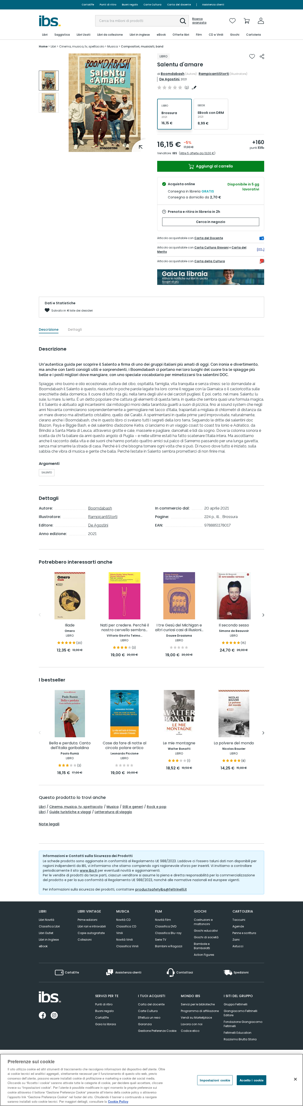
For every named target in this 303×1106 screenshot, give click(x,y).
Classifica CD (126, 926)
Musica (113, 806)
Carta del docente (179, 4)
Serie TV (160, 940)
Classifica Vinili (127, 946)
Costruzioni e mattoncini (203, 922)
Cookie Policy (118, 1101)
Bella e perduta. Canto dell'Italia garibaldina (70, 745)
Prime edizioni (87, 920)
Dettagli (75, 329)
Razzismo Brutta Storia (240, 1039)
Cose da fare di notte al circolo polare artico (124, 745)
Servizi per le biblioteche (198, 1004)
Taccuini (238, 920)
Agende (238, 926)
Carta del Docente (208, 238)
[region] (151, 1080)
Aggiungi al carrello (214, 166)
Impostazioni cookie (215, 1080)
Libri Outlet (46, 933)
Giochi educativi (206, 931)
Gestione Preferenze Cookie (157, 1031)
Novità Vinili (124, 940)
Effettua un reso (149, 1018)
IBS (174, 153)
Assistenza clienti (213, 4)
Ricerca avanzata (199, 21)
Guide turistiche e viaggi (70, 812)
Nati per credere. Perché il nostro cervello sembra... (124, 628)
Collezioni (85, 940)
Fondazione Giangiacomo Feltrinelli (243, 1024)
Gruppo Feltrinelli (235, 1004)
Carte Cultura (152, 4)
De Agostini (169, 79)
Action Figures (204, 955)
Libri (42, 806)
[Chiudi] (295, 1079)
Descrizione (48, 329)
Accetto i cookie (251, 1080)
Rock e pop (156, 806)
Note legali (49, 824)
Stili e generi (132, 806)
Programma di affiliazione (200, 1011)
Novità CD (123, 920)
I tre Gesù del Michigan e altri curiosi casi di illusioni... (179, 628)
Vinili (119, 933)
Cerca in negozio (210, 221)
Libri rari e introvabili (92, 926)
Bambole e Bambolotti (202, 946)
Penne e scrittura (244, 933)
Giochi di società (206, 937)
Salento (46, 472)
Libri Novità (46, 920)
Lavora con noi (191, 1024)
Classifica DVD (165, 926)
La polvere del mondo (234, 743)
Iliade (70, 625)
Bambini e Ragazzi (168, 946)
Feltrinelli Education (237, 1033)
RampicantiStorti (214, 73)
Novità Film (163, 920)
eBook (43, 946)
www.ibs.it (88, 870)
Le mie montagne (179, 743)
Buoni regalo (130, 4)
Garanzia (145, 1024)
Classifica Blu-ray (168, 933)
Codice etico (190, 1031)
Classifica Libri (49, 926)
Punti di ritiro (108, 4)
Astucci (237, 946)
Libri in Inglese (49, 940)
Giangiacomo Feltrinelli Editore (240, 1013)
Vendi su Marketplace (196, 1018)
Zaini (236, 940)
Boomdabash (172, 73)
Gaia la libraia (105, 1024)
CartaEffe (88, 4)
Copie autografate (91, 933)
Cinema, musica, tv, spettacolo (76, 806)
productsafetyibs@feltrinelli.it (161, 889)
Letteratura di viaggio (113, 812)
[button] (183, 21)
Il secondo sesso (234, 625)
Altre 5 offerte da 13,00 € (197, 153)
